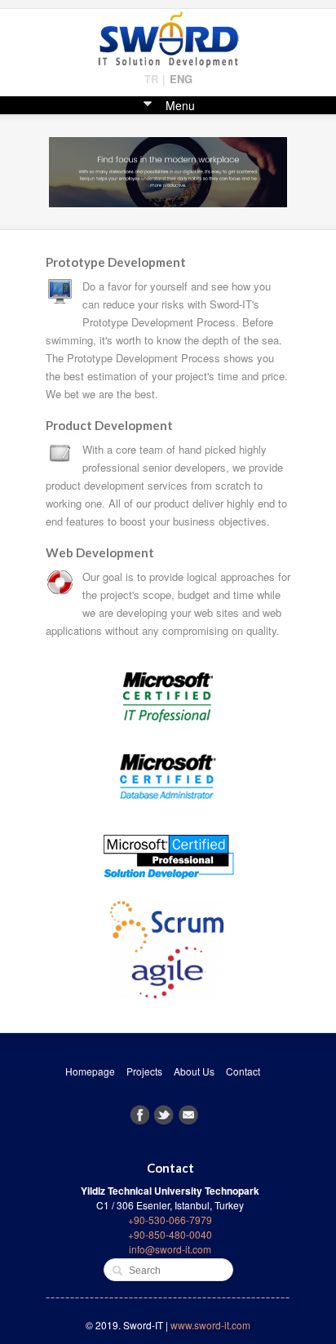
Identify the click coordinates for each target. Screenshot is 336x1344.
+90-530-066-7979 (170, 1219)
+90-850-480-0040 (170, 1234)
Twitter (164, 1114)
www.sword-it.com (210, 1325)
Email (188, 1114)
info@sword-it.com (170, 1249)
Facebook (139, 1114)
